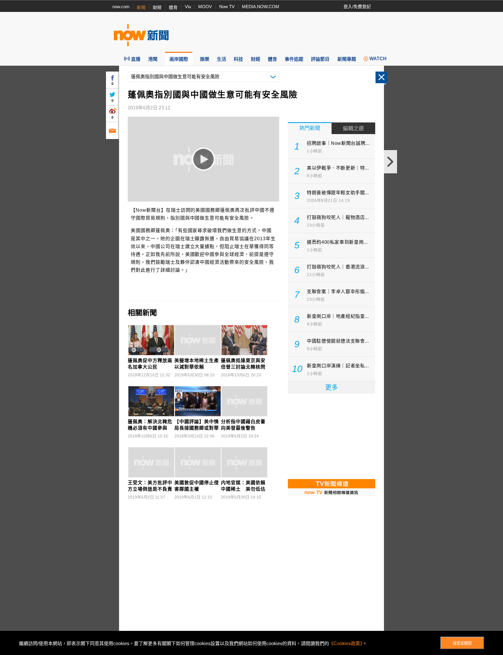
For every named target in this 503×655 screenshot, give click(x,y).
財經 (157, 7)
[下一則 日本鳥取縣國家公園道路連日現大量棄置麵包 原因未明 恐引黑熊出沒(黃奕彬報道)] (390, 161)
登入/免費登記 (357, 6)
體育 (173, 7)
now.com (121, 6)
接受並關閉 (462, 643)
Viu (188, 6)
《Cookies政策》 (345, 643)
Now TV (227, 6)
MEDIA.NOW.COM (260, 6)
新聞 (141, 7)
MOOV (205, 6)
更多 (331, 387)
